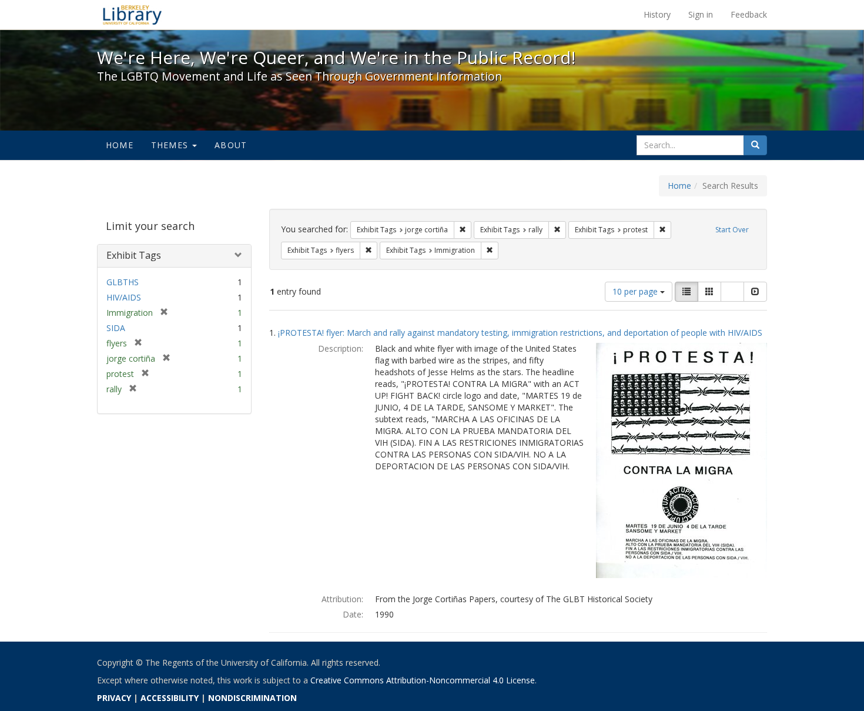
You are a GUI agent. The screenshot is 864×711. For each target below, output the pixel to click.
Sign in (700, 14)
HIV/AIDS (123, 297)
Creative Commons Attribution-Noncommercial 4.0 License (422, 680)
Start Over (732, 230)
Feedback (749, 14)
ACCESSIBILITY (169, 697)
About (231, 145)
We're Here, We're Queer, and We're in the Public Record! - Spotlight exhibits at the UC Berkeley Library (132, 14)
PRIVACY (114, 697)
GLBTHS (122, 282)
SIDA (115, 327)
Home (119, 145)
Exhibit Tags (133, 255)
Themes (171, 145)
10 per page (636, 291)
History (657, 14)
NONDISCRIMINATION (252, 697)
